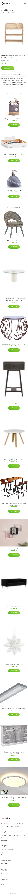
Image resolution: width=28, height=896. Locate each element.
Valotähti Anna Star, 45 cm (14, 664)
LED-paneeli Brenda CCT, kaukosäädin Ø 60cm (14, 798)
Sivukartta (4, 885)
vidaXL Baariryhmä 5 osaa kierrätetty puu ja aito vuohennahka (14, 504)
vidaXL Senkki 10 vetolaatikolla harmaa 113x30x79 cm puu (14, 752)
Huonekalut (22, 55)
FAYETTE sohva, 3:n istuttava (14, 607)
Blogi (2, 873)
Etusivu (3, 12)
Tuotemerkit (4, 863)
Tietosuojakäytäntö (6, 882)
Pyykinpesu (4, 855)
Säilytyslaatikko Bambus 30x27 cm (14, 154)
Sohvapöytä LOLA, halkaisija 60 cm (14, 460)
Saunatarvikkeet (5, 857)
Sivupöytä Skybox (14, 402)
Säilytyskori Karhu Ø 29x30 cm (14, 119)
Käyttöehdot (4, 879)
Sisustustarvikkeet (13, 55)
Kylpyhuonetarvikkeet (7, 849)
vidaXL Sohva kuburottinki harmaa (14, 241)
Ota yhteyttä (4, 876)
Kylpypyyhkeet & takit (7, 852)
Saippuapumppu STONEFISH (14, 190)
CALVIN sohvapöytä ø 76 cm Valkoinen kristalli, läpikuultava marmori (14, 299)
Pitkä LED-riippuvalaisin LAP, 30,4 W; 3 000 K (14, 708)
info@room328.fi (5, 840)
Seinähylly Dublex (14, 549)
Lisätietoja (7, 68)
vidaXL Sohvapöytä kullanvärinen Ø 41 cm (14, 344)
